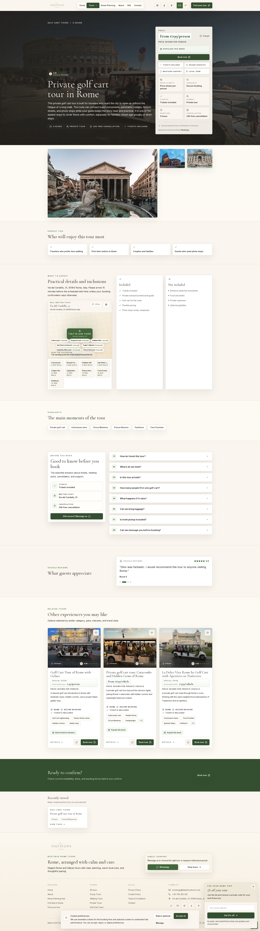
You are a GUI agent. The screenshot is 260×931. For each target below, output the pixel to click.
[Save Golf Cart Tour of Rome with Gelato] (96, 633)
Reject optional (163, 916)
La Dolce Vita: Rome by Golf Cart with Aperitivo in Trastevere (185, 674)
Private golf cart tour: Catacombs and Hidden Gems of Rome (129, 674)
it (186, 5)
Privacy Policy (134, 890)
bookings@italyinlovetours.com (186, 890)
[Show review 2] (122, 582)
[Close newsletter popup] (253, 886)
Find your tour (200, 5)
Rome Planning (108, 5)
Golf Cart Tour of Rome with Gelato (71, 674)
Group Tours (95, 894)
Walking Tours (96, 898)
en (179, 5)
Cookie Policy (134, 894)
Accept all (181, 916)
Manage (160, 923)
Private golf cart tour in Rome (66, 813)
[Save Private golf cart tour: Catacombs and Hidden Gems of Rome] (152, 633)
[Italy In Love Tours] (57, 5)
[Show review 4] (130, 582)
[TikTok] (171, 5)
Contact (138, 5)
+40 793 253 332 (180, 894)
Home (82, 5)
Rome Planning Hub (56, 898)
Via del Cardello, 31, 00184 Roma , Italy (189, 898)
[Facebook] (164, 5)
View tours (193, 867)
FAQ (129, 5)
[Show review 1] (120, 582)
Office (97, 304)
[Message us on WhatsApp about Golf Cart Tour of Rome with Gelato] (77, 742)
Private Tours (96, 903)
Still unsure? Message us (75, 516)
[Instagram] (157, 5)
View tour (56, 824)
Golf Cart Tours (58, 23)
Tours (91, 5)
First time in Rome (55, 903)
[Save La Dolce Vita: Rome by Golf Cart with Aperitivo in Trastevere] (208, 633)
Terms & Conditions (137, 898)
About (121, 5)
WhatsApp (185, 130)
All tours (93, 890)
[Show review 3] (126, 582)
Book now (182, 57)
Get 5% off (229, 915)
